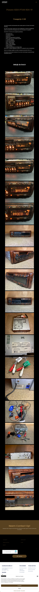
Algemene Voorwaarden (17, 590)
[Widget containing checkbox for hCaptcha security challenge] (10, 552)
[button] (37, 576)
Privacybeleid (23, 590)
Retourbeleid (30, 571)
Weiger (19, 588)
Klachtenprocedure (23, 568)
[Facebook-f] (2, 574)
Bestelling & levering (31, 568)
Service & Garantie (31, 569)
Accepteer (19, 585)
